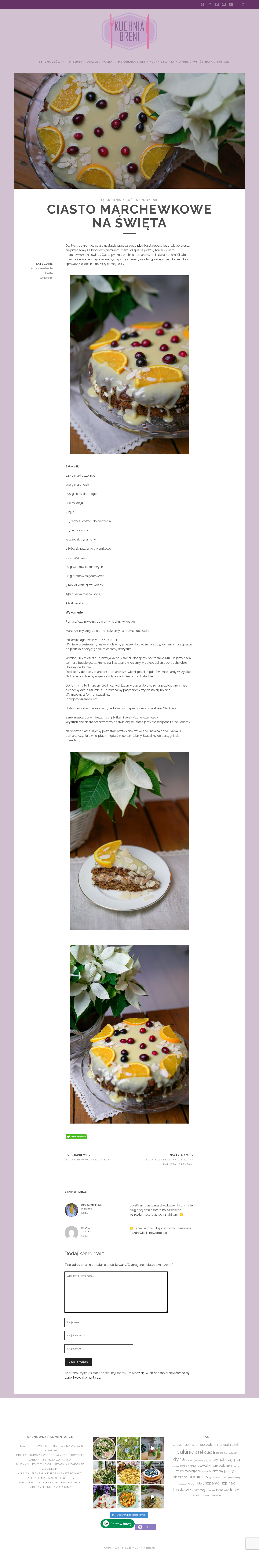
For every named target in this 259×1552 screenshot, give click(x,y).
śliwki (205, 1495)
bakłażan (187, 1445)
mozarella (207, 1471)
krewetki (204, 1466)
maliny (180, 1471)
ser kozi (218, 1477)
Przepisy (75, 61)
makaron (237, 1466)
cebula (225, 1445)
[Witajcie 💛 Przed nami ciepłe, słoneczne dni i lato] (152, 1448)
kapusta (176, 1466)
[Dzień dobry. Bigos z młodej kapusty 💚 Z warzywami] (128, 1496)
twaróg (199, 1490)
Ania (21, 1482)
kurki (229, 1465)
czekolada (205, 1452)
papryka (231, 1471)
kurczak (218, 1465)
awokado (177, 1445)
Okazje (92, 61)
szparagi (213, 1483)
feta (187, 1460)
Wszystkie (46, 277)
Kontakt (224, 61)
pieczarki (180, 1477)
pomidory (198, 1476)
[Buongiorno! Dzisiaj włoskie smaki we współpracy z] (152, 1496)
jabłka (225, 1459)
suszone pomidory (191, 1483)
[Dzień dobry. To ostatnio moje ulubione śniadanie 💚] (104, 1448)
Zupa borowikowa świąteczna (90, 1159)
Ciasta (49, 273)
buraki (216, 1445)
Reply (84, 1212)
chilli (236, 1444)
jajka (236, 1459)
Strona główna (52, 61)
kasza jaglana (188, 1465)
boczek (206, 1444)
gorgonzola (196, 1460)
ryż (210, 1477)
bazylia (195, 1445)
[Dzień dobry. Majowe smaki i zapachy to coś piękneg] (104, 1496)
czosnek (220, 1452)
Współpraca (203, 61)
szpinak (228, 1483)
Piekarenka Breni (131, 61)
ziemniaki (222, 1490)
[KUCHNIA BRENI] (129, 49)
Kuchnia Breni (129, 1412)
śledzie (197, 1495)
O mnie (184, 61)
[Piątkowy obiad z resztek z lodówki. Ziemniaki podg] (128, 1472)
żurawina (215, 1495)
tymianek (210, 1490)
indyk (215, 1460)
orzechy (217, 1471)
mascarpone (193, 1471)
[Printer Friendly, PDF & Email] (76, 1136)
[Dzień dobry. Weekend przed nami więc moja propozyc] (152, 1472)
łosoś (235, 1489)
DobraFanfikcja (91, 1205)
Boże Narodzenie (142, 200)
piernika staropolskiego (153, 245)
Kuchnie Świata (162, 61)
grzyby (207, 1460)
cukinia (185, 1451)
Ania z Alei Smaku (31, 1473)
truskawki (183, 1489)
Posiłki (108, 61)
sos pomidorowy (232, 1477)
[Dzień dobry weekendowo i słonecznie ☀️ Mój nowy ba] (104, 1472)
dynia (179, 1459)
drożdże (231, 1452)
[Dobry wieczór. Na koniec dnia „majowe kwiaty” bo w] (128, 1448)
